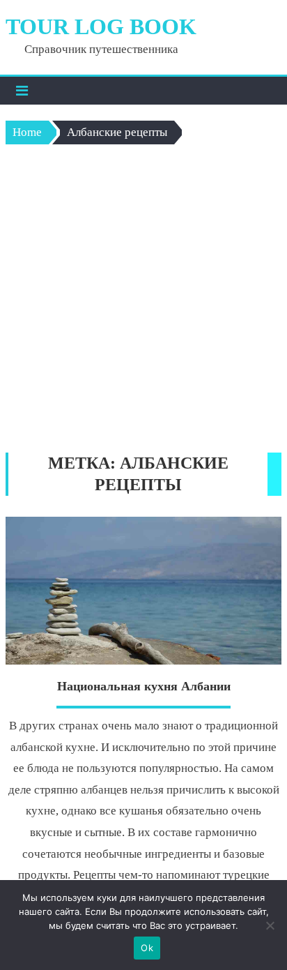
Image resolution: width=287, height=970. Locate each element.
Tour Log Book (101, 26)
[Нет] (270, 925)
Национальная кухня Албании (144, 686)
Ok (147, 947)
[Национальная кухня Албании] (143, 591)
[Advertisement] (143, 302)
